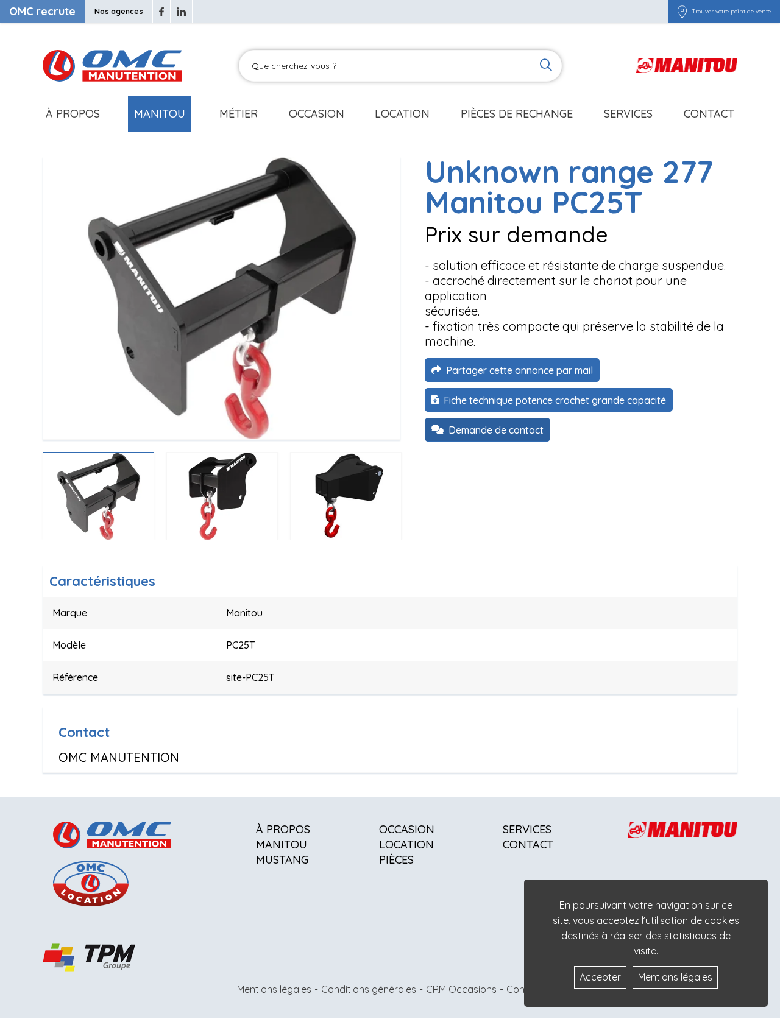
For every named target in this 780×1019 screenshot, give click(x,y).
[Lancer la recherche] (546, 66)
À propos (283, 829)
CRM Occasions (461, 989)
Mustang (282, 860)
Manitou (159, 114)
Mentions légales (274, 989)
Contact (709, 114)
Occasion (316, 114)
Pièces (396, 860)
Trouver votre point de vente (731, 12)
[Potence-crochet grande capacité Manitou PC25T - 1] (221, 298)
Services (527, 829)
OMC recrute (42, 11)
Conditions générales (368, 989)
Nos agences (118, 11)
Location (402, 114)
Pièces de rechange (517, 114)
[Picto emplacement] (682, 11)
